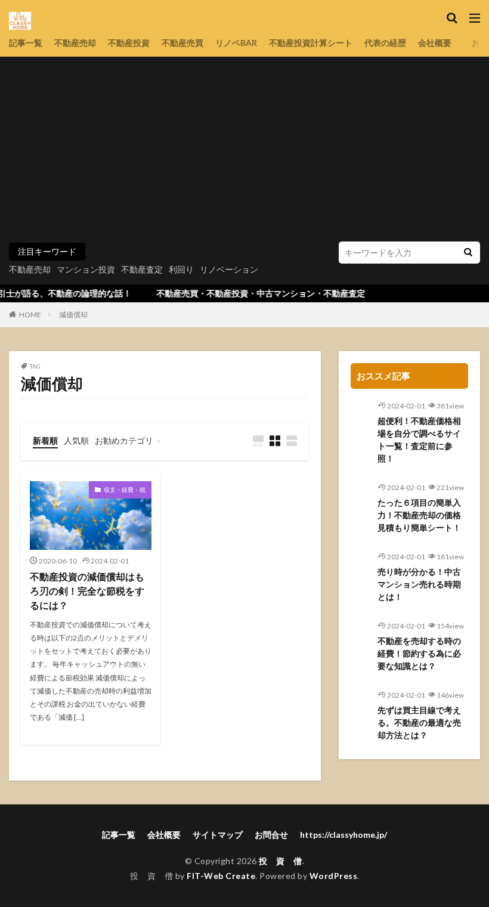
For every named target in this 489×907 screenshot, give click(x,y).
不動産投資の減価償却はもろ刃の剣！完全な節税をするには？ (87, 591)
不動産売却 (75, 43)
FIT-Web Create (221, 876)
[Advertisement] (244, 152)
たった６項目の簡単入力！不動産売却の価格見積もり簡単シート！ (419, 515)
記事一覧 (25, 43)
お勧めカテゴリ (124, 440)
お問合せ (271, 834)
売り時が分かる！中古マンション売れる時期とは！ (419, 584)
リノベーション (229, 269)
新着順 (45, 440)
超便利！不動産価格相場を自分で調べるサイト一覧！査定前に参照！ (419, 439)
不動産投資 (129, 43)
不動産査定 (142, 269)
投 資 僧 (280, 861)
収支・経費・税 (125, 489)
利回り (181, 269)
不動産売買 (182, 43)
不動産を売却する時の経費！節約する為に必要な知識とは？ (419, 653)
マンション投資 (86, 269)
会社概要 (434, 43)
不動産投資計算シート (310, 43)
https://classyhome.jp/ (343, 834)
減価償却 (73, 314)
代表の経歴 (385, 43)
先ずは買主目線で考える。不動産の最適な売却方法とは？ (419, 722)
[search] (468, 253)
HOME (30, 314)
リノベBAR (236, 43)
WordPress (334, 876)
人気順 (76, 440)
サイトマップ (218, 834)
